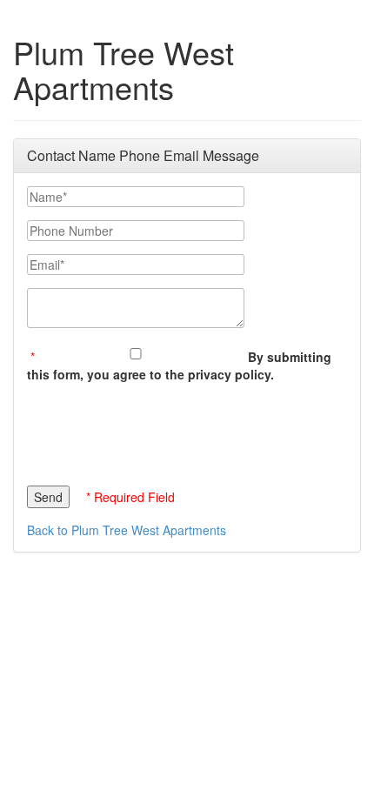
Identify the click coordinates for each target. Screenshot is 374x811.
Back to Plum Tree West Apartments (126, 530)
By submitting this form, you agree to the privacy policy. (179, 365)
